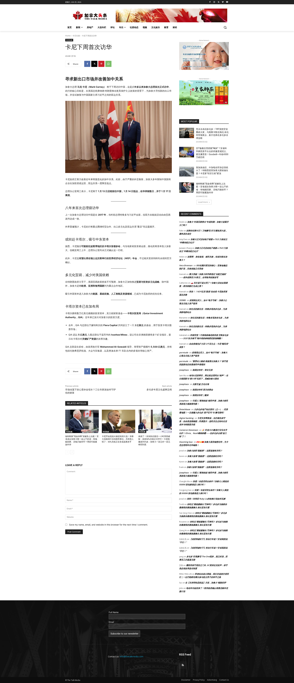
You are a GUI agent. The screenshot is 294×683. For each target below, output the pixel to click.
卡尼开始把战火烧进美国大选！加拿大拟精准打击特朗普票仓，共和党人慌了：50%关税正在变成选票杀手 (118, 439)
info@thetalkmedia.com (131, 656)
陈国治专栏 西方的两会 (203, 389)
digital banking (186, 418)
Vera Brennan (185, 265)
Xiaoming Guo (185, 442)
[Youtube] (227, 2)
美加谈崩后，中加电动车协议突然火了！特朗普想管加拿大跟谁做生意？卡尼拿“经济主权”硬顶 (212, 170)
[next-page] (72, 452)
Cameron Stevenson (188, 430)
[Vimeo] (222, 2)
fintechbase (184, 409)
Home (68, 35)
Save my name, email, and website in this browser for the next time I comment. (108, 524)
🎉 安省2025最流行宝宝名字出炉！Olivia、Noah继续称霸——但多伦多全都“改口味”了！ (203, 433)
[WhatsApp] (108, 64)
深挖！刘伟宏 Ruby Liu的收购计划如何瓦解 (206, 498)
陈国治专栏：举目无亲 (203, 370)
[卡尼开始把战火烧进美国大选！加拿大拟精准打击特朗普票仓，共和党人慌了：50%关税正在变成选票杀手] (118, 421)
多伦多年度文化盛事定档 (159, 389)
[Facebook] (210, 2)
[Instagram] (214, 2)
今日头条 (76, 35)
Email (111, 622)
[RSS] (183, 665)
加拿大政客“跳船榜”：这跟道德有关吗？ (204, 450)
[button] (225, 27)
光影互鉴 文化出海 (201, 384)
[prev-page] (67, 452)
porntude (183, 352)
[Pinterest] (101, 64)
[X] (218, 2)
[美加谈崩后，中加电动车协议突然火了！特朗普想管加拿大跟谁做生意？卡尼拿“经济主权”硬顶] (186, 171)
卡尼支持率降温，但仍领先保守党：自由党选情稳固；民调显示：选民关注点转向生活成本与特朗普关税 (203, 421)
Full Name (114, 612)
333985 (182, 300)
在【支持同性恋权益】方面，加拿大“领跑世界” (206, 582)
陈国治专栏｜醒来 (201, 395)
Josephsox (184, 370)
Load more (203, 202)
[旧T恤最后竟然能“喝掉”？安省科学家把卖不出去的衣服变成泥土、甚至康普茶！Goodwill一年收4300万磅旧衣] (186, 152)
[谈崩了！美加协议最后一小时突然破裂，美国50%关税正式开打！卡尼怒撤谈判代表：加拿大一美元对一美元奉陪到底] (155, 421)
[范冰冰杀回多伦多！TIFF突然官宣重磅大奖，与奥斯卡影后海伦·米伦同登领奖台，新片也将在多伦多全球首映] (186, 133)
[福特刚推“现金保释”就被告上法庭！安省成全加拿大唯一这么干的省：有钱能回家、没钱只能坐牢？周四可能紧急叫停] (82, 421)
